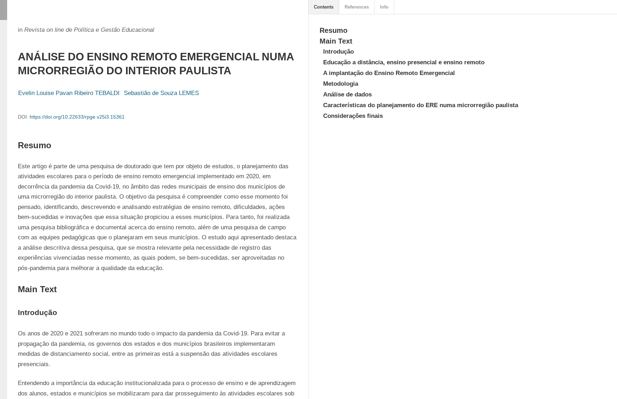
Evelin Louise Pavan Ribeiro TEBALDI (69, 93)
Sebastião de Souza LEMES (161, 93)
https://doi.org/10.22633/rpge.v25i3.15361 (77, 117)
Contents (323, 7)
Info (384, 7)
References (357, 7)
